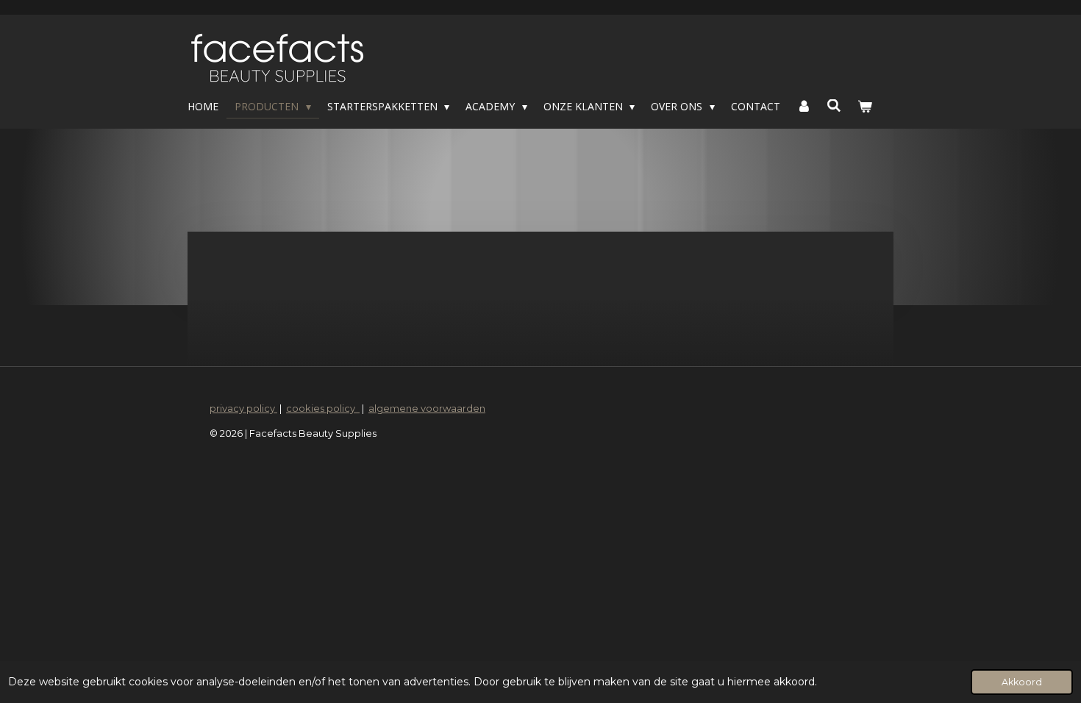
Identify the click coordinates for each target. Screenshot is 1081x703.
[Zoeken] (834, 105)
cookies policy (323, 408)
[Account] (803, 107)
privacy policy (243, 408)
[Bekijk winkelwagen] (864, 107)
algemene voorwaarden (426, 408)
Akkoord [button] (1022, 682)
